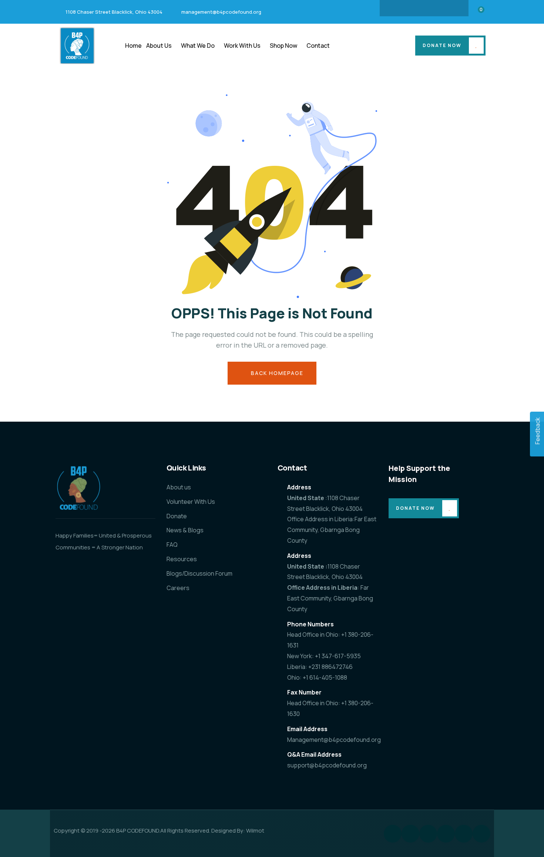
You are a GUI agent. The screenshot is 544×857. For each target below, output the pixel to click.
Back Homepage (276, 372)
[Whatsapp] (481, 834)
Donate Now (442, 45)
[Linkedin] (424, 8)
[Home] (77, 45)
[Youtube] (453, 8)
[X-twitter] (438, 8)
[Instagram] (409, 8)
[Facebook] (395, 8)
